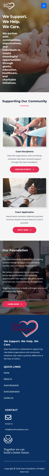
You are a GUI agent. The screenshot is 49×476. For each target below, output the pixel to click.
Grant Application (12, 391)
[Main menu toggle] (44, 6)
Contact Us (8, 397)
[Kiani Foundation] (9, 6)
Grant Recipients (11, 385)
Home (6, 372)
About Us (8, 378)
